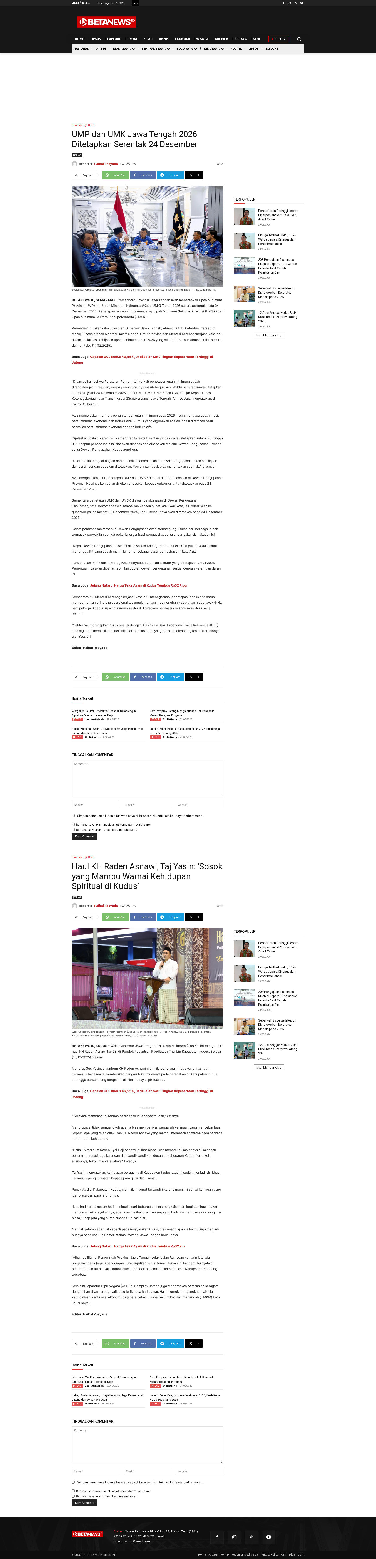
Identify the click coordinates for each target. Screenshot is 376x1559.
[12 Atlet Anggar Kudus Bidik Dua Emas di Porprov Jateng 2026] (244, 318)
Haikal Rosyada (106, 164)
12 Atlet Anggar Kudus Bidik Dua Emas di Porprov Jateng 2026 (277, 317)
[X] (295, 3)
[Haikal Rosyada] (75, 163)
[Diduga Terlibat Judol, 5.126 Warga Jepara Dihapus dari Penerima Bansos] (244, 241)
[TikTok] (251, 1537)
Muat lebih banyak (267, 335)
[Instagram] (289, 3)
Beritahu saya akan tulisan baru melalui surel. (106, 829)
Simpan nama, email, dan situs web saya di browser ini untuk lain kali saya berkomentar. (139, 816)
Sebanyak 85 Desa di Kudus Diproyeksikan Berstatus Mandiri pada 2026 (277, 293)
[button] (299, 39)
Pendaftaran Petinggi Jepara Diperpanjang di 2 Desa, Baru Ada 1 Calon (278, 215)
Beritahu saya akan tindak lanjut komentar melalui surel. (113, 824)
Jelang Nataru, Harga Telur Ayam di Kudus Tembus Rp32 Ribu (138, 585)
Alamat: (119, 1531)
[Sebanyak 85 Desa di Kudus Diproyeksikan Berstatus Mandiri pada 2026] (244, 294)
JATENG (89, 125)
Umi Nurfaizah (94, 719)
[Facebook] (283, 3)
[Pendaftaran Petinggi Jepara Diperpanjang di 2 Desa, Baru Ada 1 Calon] (244, 216)
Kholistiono (169, 719)
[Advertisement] (188, 85)
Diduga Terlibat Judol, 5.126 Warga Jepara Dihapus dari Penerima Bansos (277, 239)
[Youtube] (301, 3)
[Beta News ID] (106, 22)
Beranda (77, 125)
